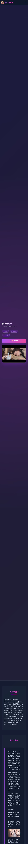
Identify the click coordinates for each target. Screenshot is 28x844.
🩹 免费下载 (15, 340)
